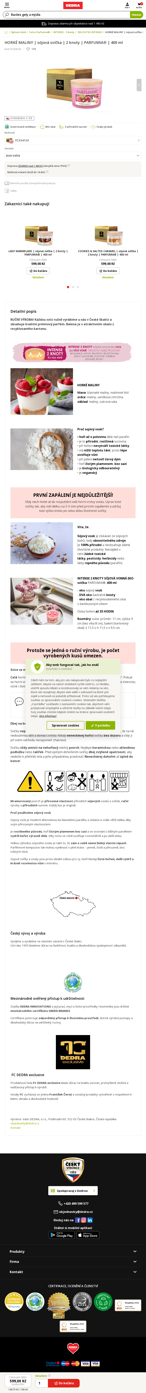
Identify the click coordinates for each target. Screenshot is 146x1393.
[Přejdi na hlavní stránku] (73, 5)
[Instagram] (83, 1220)
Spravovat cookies (65, 725)
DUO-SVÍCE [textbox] (13, 155)
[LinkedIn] (90, 1220)
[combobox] (73, 155)
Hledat (136, 15)
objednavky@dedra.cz (24, 1123)
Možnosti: (10, 132)
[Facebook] (77, 1220)
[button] (68, 287)
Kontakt (15, 1127)
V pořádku (102, 725)
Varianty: (9, 148)
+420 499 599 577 (76, 1203)
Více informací (47, 716)
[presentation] (7, 85)
